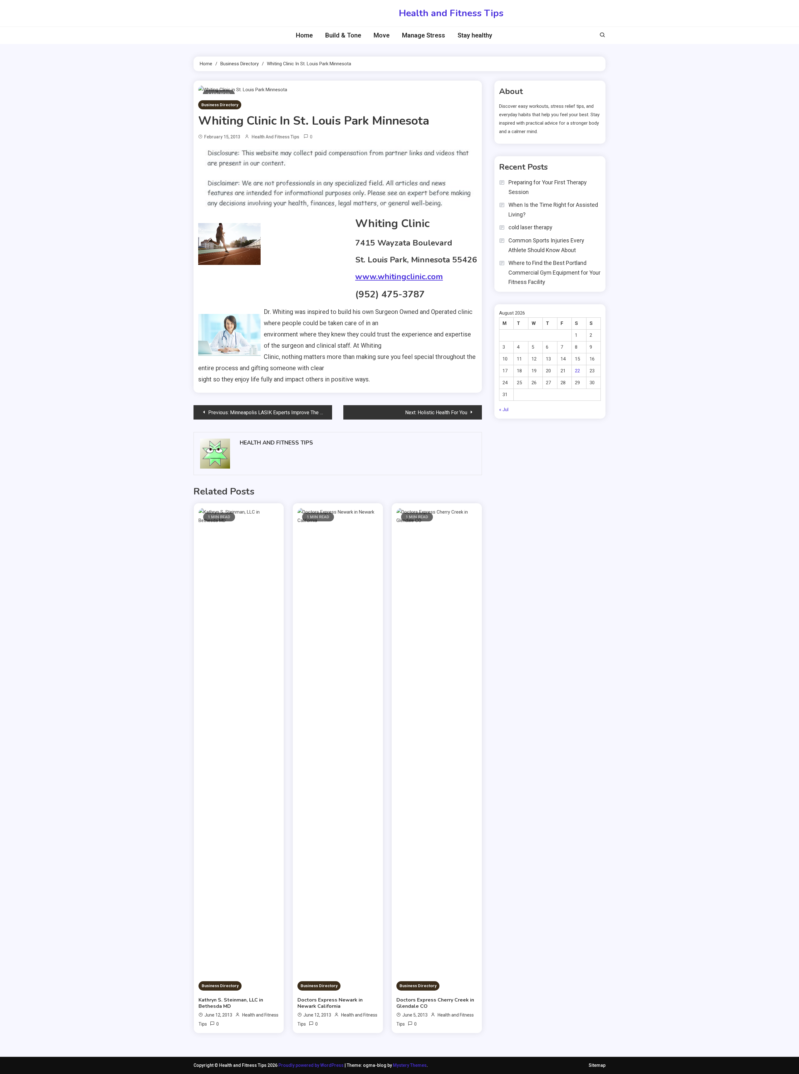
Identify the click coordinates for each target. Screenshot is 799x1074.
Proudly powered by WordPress (311, 1065)
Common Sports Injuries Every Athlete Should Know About (546, 245)
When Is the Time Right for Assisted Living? (553, 209)
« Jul (503, 409)
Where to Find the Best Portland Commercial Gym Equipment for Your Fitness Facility (554, 272)
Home (304, 35)
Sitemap (597, 1065)
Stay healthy (475, 35)
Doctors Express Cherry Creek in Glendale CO (435, 1003)
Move (382, 35)
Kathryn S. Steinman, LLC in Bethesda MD (231, 1003)
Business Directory (219, 104)
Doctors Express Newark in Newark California (330, 1003)
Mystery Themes (410, 1065)
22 (577, 371)
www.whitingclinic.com (399, 276)
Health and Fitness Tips (451, 13)
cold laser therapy (530, 227)
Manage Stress (423, 35)
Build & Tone (343, 35)
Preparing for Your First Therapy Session (547, 187)
